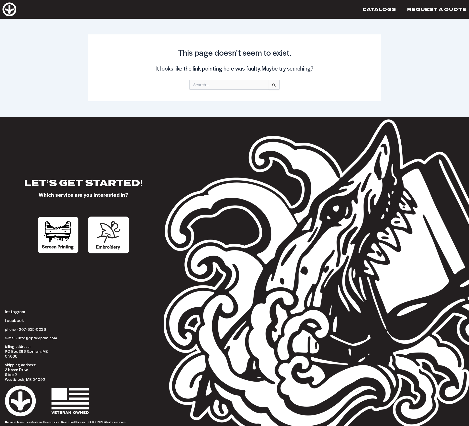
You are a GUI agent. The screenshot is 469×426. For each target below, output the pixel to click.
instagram (15, 311)
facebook (14, 320)
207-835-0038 (32, 329)
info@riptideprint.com (37, 338)
